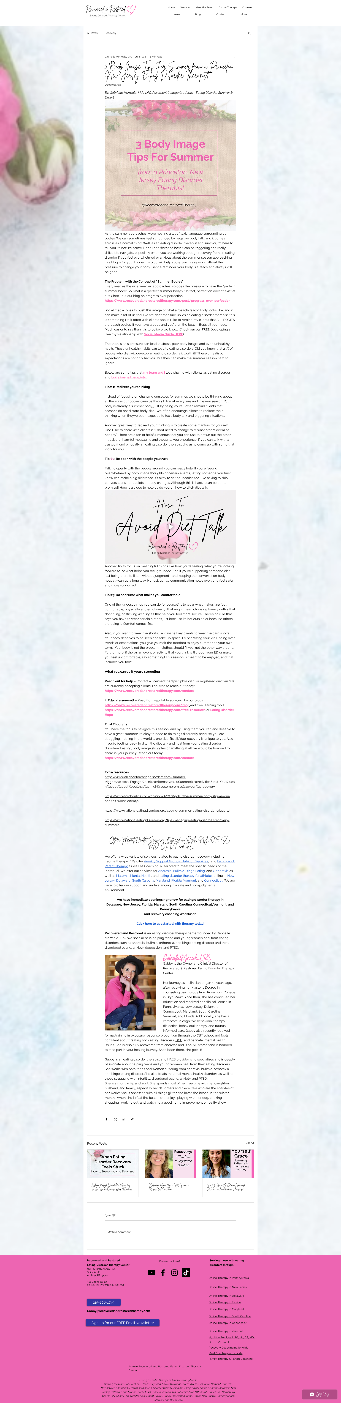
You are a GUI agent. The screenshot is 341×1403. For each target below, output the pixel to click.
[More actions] (234, 56)
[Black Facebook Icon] (163, 1272)
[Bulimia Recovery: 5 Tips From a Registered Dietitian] (170, 1164)
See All (250, 1142)
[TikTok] (186, 1272)
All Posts (92, 33)
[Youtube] (151, 1272)
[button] (185, 7)
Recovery (110, 33)
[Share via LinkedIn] (124, 1119)
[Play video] (170, 527)
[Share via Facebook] (106, 1119)
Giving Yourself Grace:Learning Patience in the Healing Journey (226, 1187)
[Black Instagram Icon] (174, 1272)
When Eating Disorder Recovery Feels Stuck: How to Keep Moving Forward (111, 1187)
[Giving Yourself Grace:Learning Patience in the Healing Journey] (228, 1164)
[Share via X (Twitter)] (115, 1119)
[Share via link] (132, 1119)
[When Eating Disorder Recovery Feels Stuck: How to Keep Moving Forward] (113, 1164)
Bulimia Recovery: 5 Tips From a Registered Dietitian (169, 1187)
